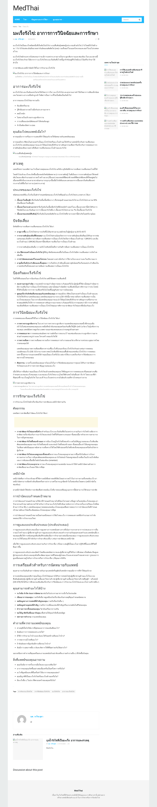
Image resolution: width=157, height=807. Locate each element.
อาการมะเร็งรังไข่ (68, 691)
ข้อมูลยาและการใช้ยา (39, 19)
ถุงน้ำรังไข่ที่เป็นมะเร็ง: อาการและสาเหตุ (67, 740)
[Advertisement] (102, 8)
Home (17, 19)
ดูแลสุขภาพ (57, 19)
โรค (25, 19)
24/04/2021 (32, 39)
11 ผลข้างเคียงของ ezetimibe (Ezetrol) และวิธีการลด (131, 122)
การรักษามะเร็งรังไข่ (25, 691)
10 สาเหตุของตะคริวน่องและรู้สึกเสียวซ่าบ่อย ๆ (130, 96)
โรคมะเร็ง (26, 26)
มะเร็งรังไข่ (56, 691)
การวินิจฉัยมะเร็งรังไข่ (42, 691)
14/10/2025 (62, 744)
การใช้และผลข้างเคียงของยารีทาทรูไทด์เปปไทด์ (131, 71)
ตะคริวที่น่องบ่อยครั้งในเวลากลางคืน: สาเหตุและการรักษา (131, 109)
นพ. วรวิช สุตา (19, 39)
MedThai (26, 8)
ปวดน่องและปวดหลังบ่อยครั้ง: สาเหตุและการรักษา (131, 83)
